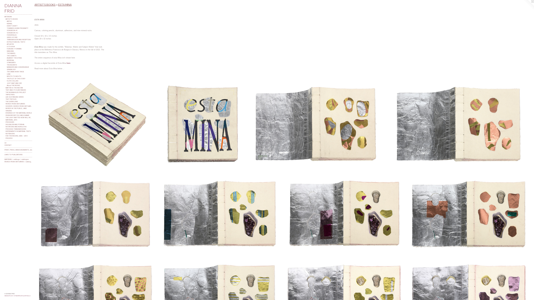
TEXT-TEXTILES (11, 99)
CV (5, 143)
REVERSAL (10, 60)
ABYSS (9, 21)
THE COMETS (11, 56)
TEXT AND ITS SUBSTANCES (16, 90)
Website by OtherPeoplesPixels (17, 296)
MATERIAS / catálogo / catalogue (16, 159)
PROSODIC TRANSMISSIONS (16, 129)
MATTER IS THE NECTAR (14, 88)
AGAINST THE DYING (14, 58)
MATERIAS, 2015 (11, 120)
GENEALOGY (11, 69)
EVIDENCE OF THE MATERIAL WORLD (19, 113)
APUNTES (10, 44)
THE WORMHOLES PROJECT (16, 92)
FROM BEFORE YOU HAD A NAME (17, 115)
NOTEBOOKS (10, 134)
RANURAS (10, 51)
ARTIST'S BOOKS (12, 19)
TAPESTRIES (10, 95)
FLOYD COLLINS (12, 81)
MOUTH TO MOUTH (14, 76)
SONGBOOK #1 (12, 30)
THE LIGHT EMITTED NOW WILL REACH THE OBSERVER (19, 117)
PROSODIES (10, 122)
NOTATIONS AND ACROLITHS (16, 127)
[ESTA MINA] (97, 124)
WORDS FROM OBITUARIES (15, 104)
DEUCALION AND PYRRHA (15, 124)
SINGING (9, 111)
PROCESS (9, 138)
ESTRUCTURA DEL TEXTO (16, 42)
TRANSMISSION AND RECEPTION (19, 40)
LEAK (8, 74)
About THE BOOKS (13, 85)
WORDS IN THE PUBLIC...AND (16, 108)
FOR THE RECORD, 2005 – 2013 (16, 136)
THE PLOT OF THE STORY (16, 79)
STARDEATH (11, 62)
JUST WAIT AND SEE (14, 83)
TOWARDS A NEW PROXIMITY (17, 28)
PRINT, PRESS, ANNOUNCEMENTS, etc (18, 150)
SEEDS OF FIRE (12, 37)
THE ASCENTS (12, 65)
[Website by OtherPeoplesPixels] (528, 5)
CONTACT (8, 145)
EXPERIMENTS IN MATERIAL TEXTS (18, 131)
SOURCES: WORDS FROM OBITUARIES (19, 106)
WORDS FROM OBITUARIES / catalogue (18, 162)
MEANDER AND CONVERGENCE (18, 67)
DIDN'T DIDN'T (12, 26)
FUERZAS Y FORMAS (14, 49)
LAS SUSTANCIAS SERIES (15, 97)
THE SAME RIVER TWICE (15, 72)
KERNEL (9, 24)
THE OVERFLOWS (12, 101)
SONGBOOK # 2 (12, 33)
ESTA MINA (11, 47)
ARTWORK (8, 17)
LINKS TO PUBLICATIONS (13, 155)
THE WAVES (11, 53)
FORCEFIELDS (12, 35)
